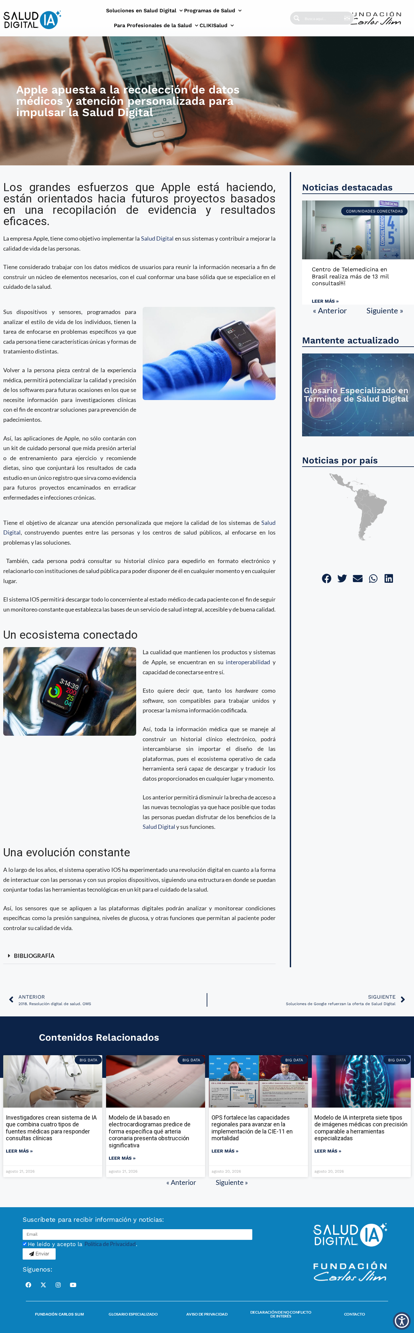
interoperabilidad (248, 662)
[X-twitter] (43, 1285)
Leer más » (325, 301)
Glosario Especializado (133, 1314)
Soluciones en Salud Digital (141, 10)
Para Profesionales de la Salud (153, 25)
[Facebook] (28, 1285)
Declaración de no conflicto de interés (280, 1314)
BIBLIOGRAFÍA (34, 955)
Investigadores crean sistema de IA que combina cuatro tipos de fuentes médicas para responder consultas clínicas (51, 1128)
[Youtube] (73, 1285)
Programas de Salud (209, 10)
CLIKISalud (213, 25)
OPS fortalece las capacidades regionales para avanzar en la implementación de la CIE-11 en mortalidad (252, 1128)
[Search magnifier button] (296, 18)
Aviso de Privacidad (206, 1314)
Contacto (354, 1314)
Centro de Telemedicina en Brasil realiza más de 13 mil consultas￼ (350, 276)
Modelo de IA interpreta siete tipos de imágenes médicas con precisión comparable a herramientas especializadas (361, 1128)
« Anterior (330, 310)
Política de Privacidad (110, 1244)
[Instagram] (58, 1285)
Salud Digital (157, 238)
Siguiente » (384, 310)
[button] (139, 956)
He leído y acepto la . (82, 1244)
